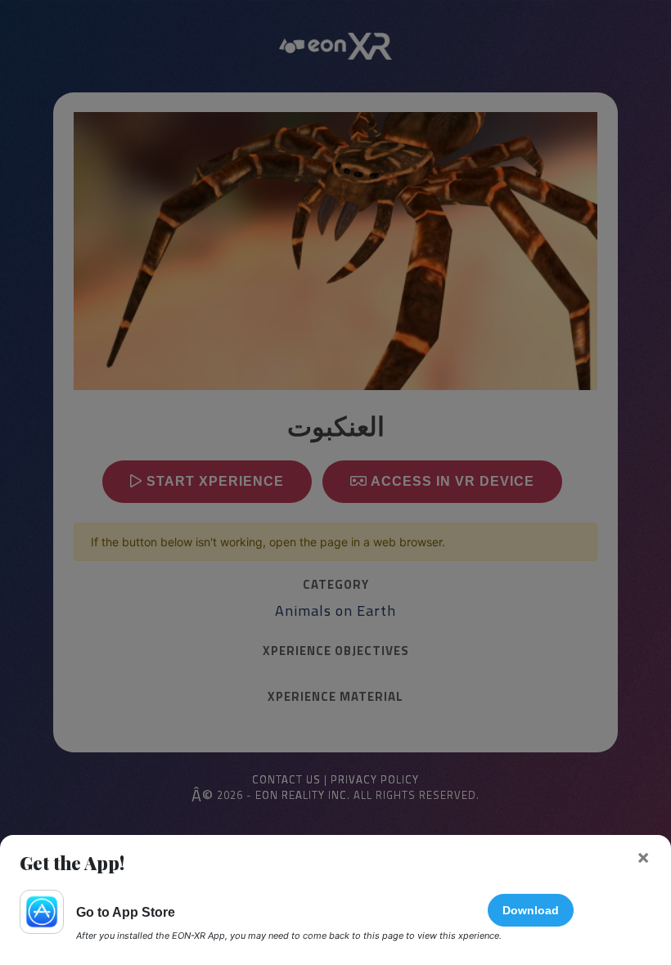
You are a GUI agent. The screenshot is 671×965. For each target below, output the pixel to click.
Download (530, 910)
